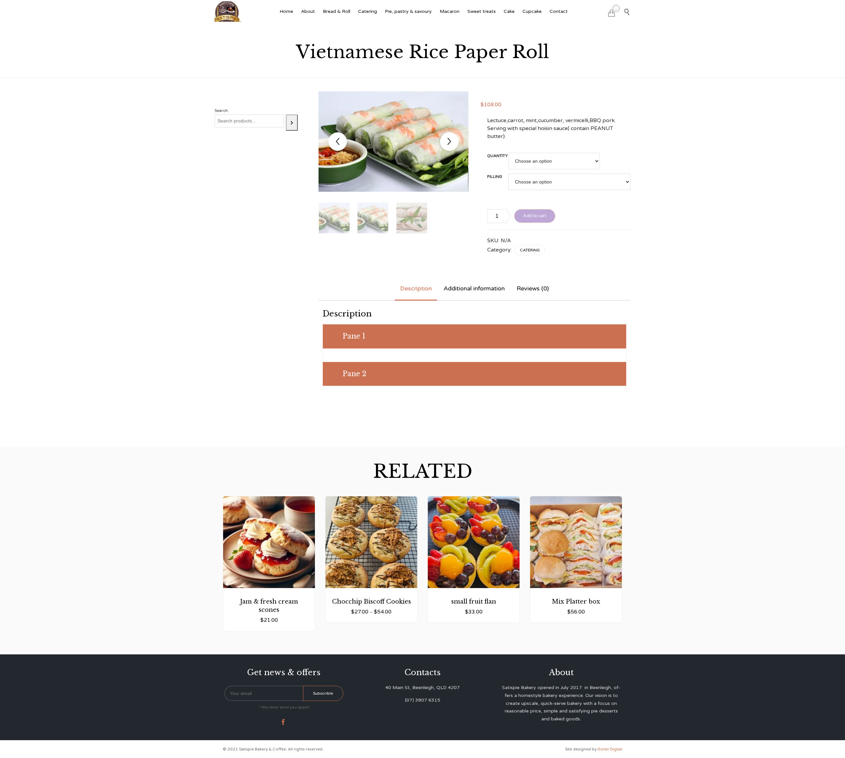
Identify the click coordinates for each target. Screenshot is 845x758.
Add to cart (534, 215)
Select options (371, 576)
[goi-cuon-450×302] (334, 218)
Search (221, 110)
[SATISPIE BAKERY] (229, 11)
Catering (367, 11)
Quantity (497, 155)
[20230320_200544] (411, 218)
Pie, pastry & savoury (408, 11)
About (308, 11)
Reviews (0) (533, 288)
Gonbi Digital (609, 749)
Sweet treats (481, 11)
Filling (494, 176)
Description (416, 288)
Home (286, 11)
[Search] (292, 123)
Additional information (474, 288)
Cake (509, 11)
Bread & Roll (336, 11)
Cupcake (532, 11)
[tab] (416, 289)
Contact (559, 11)
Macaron (449, 11)
